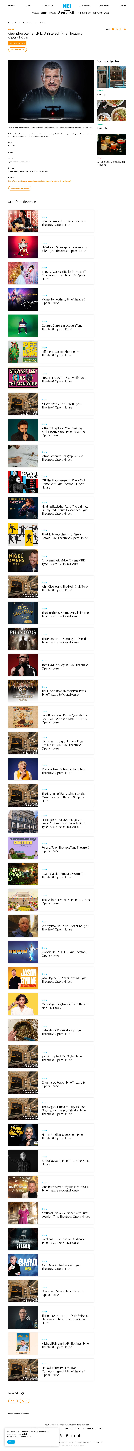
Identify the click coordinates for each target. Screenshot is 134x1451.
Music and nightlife (86, 732)
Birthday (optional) (93, 714)
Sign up (66, 739)
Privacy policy (94, 746)
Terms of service (105, 746)
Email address (65, 714)
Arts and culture (86, 728)
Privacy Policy (87, 743)
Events (101, 728)
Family (65, 732)
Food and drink (68, 728)
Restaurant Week (105, 732)
